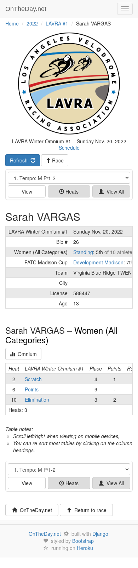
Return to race (89, 510)
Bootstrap (83, 540)
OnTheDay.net (26, 8)
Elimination (37, 399)
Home (12, 23)
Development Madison (98, 262)
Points (32, 389)
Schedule (69, 147)
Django (100, 533)
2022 (32, 23)
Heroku (85, 547)
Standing (83, 252)
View (27, 191)
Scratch (33, 379)
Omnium (26, 353)
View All (114, 191)
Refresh (20, 160)
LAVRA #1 (57, 23)
